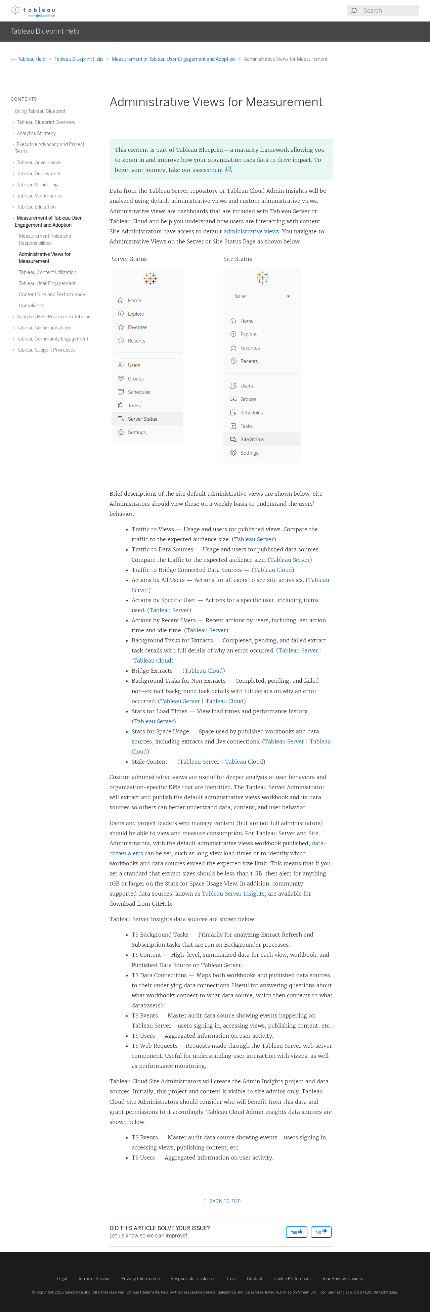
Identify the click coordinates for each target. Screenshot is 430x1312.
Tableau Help (31, 59)
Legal (62, 1278)
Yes (294, 1232)
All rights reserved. (108, 1292)
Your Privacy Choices (342, 1278)
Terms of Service (94, 1278)
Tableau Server (254, 539)
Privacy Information (140, 1278)
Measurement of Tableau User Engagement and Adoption (174, 59)
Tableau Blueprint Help (79, 59)
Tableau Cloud (273, 570)
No (318, 1232)
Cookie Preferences (292, 1278)
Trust (231, 1278)
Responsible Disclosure (193, 1278)
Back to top (224, 1201)
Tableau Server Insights (233, 893)
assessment (209, 170)
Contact (255, 1278)
